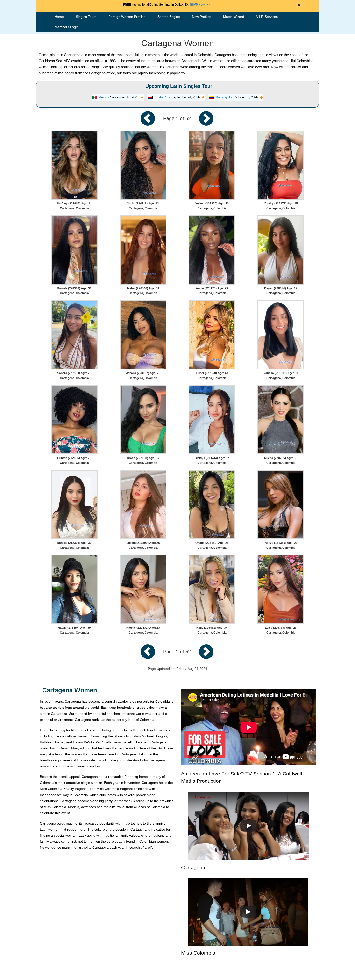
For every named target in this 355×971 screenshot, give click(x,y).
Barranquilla (224, 97)
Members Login (66, 27)
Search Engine (168, 17)
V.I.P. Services (267, 17)
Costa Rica (162, 97)
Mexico (104, 97)
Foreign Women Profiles (126, 17)
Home (59, 17)
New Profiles (201, 17)
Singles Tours (86, 17)
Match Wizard (233, 17)
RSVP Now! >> (200, 4)
